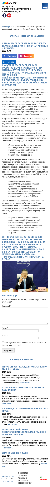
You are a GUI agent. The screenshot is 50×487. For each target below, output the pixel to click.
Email (5, 335)
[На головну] (16, 3)
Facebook (12, 56)
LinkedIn (11, 62)
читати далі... (25, 382)
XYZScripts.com (8, 481)
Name (5, 328)
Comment (6, 306)
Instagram (28, 56)
